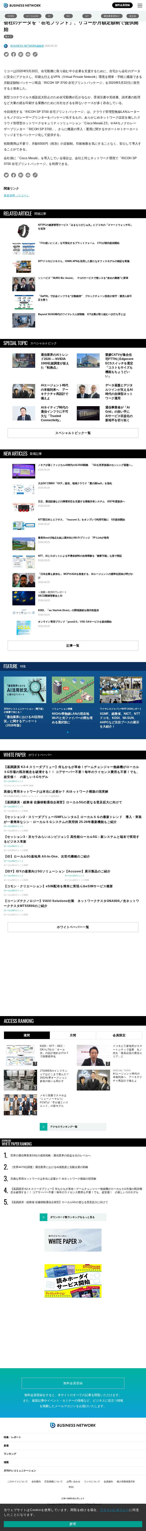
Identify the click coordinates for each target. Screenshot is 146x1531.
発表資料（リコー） (16, 195)
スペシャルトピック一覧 (73, 433)
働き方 (8, 36)
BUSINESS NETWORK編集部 (27, 45)
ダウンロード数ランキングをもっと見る (72, 1217)
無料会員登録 (122, 5)
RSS (71, 1487)
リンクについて (92, 1481)
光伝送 (132, 16)
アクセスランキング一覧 (63, 1126)
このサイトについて (17, 1481)
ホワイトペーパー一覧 (73, 927)
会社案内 (36, 1481)
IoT (87, 16)
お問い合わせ (73, 1481)
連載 (6, 1462)
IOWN (11, 16)
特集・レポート (12, 1437)
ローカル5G (32, 16)
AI (49, 16)
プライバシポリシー (114, 1510)
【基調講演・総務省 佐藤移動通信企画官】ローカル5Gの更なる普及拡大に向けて (59, 1202)
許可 (73, 1524)
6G (68, 16)
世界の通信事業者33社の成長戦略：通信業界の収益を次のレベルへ (50, 1155)
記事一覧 (73, 645)
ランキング (10, 1453)
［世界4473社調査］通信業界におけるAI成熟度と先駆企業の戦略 (49, 1167)
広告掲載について (53, 1481)
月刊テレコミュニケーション (20, 1470)
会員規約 (108, 1481)
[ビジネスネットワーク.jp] (22, 5)
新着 (6, 1445)
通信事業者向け (112, 16)
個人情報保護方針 (126, 1481)
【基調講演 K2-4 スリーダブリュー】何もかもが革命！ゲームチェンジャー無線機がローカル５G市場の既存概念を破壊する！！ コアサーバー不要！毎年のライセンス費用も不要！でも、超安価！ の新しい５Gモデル (76, 1190)
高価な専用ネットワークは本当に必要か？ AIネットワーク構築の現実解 (53, 1178)
